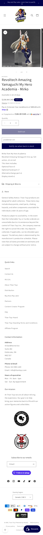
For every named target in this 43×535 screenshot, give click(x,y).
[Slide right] (26, 72)
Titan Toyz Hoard (11, 317)
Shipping (4, 103)
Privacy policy (10, 526)
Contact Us (9, 274)
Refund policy (34, 522)
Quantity (5, 118)
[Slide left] (16, 72)
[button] (4, 15)
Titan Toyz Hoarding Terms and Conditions (21, 323)
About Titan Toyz (11, 285)
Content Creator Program (15, 306)
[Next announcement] (38, 3)
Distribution (9, 290)
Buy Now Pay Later (12, 296)
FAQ (6, 312)
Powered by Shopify (22, 522)
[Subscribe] (33, 464)
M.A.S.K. (8, 279)
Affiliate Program (11, 328)
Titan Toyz (12, 522)
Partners (8, 301)
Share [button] (7, 192)
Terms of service (22, 526)
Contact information (22, 530)
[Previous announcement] (4, 3)
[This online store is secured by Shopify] (21, 517)
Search (7, 269)
